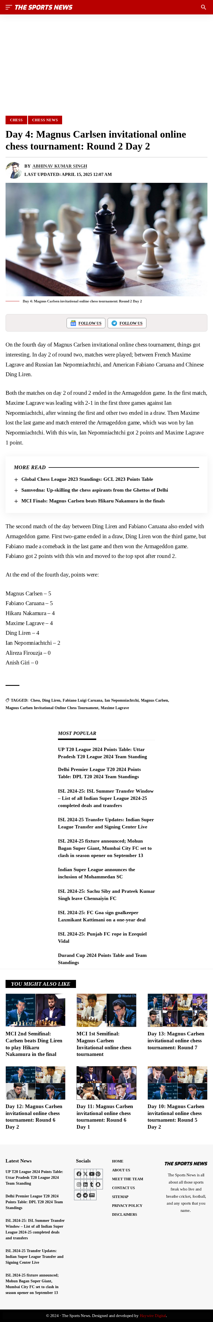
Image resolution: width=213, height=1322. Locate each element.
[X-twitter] (85, 1174)
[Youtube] (92, 1174)
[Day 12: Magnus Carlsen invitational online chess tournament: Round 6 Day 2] (35, 1083)
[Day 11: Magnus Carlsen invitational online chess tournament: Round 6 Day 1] (106, 1083)
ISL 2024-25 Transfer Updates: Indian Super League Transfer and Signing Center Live (35, 1257)
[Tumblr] (92, 1184)
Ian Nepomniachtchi (122, 700)
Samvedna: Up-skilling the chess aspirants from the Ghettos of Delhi (94, 490)
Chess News (45, 120)
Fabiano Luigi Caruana (82, 700)
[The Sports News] (44, 7)
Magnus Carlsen (154, 700)
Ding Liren (51, 700)
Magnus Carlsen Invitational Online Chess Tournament (52, 708)
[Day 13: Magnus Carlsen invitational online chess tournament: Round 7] (177, 1010)
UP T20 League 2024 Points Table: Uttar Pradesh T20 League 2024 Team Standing (34, 1177)
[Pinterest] (98, 1174)
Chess (16, 120)
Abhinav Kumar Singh (59, 166)
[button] (10, 7)
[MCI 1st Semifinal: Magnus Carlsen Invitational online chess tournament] (106, 1010)
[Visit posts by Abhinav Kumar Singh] (14, 170)
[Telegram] (85, 1195)
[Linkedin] (85, 1184)
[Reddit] (79, 1195)
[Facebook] (79, 1174)
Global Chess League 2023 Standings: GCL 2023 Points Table (87, 479)
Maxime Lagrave (115, 708)
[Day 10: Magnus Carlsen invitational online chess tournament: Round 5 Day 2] (177, 1083)
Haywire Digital (153, 1315)
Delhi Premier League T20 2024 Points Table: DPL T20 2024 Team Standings (34, 1202)
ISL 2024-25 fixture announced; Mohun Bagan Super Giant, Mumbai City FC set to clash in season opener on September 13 (105, 848)
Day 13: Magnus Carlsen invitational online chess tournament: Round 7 (176, 1040)
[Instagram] (79, 1184)
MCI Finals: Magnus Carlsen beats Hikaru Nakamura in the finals (93, 501)
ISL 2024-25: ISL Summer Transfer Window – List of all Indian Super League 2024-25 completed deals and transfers (106, 798)
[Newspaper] (92, 1195)
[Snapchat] (98, 1184)
